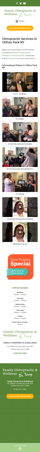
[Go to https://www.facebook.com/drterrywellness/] (17, 3)
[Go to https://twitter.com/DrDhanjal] (21, 3)
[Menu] (20, 448)
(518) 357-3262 (20, 353)
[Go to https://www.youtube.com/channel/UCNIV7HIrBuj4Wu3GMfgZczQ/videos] (24, 3)
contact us (12, 58)
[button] (20, 82)
